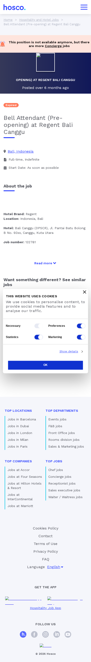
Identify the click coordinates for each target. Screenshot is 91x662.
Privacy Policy (45, 551)
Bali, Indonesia (21, 151)
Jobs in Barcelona (21, 419)
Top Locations (18, 410)
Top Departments (62, 410)
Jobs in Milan (17, 439)
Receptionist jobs (62, 483)
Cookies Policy (45, 528)
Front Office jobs (61, 433)
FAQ (45, 559)
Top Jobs (54, 461)
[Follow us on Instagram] (45, 635)
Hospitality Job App (45, 608)
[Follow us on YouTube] (68, 635)
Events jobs (57, 419)
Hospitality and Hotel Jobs (39, 20)
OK (45, 365)
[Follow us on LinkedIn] (56, 635)
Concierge (53, 46)
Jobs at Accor (18, 470)
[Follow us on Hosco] (23, 635)
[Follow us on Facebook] (34, 635)
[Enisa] (46, 646)
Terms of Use (45, 543)
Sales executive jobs (64, 490)
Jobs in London (19, 433)
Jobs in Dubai (18, 426)
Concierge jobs (59, 476)
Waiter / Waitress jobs (65, 497)
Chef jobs (55, 470)
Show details (69, 351)
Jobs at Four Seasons (24, 476)
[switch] (81, 326)
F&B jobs (55, 426)
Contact (45, 536)
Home (8, 20)
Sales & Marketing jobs (66, 446)
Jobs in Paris (17, 446)
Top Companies (18, 461)
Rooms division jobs (64, 439)
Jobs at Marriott (20, 506)
